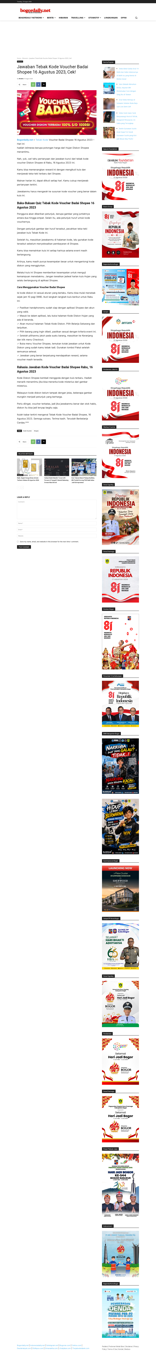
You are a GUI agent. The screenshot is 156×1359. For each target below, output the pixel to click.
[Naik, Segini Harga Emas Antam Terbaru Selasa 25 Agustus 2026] (29, 467)
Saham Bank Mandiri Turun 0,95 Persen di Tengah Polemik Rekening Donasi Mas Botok (56, 480)
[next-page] (22, 487)
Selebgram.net (52, 1345)
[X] (43, 84)
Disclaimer (129, 1346)
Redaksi (104, 1346)
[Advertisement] (78, 38)
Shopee (36, 431)
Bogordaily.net (25, 139)
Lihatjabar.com (65, 1348)
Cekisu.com (76, 1345)
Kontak (120, 1349)
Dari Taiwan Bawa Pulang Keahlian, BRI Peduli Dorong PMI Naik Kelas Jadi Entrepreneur (83, 480)
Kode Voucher (27, 431)
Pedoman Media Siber (116, 1346)
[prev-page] (18, 487)
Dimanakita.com (51, 1348)
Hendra (21, 78)
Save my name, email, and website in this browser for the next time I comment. (49, 542)
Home (19, 58)
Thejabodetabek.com (80, 1348)
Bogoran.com (65, 1345)
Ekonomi (25, 58)
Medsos (127, 1349)
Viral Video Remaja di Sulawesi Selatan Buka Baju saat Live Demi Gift (127, 103)
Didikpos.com (37, 1348)
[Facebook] (38, 84)
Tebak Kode (42, 139)
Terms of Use (112, 1349)
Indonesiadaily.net (37, 1345)
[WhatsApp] (33, 84)
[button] (136, 17)
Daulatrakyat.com (24, 1348)
